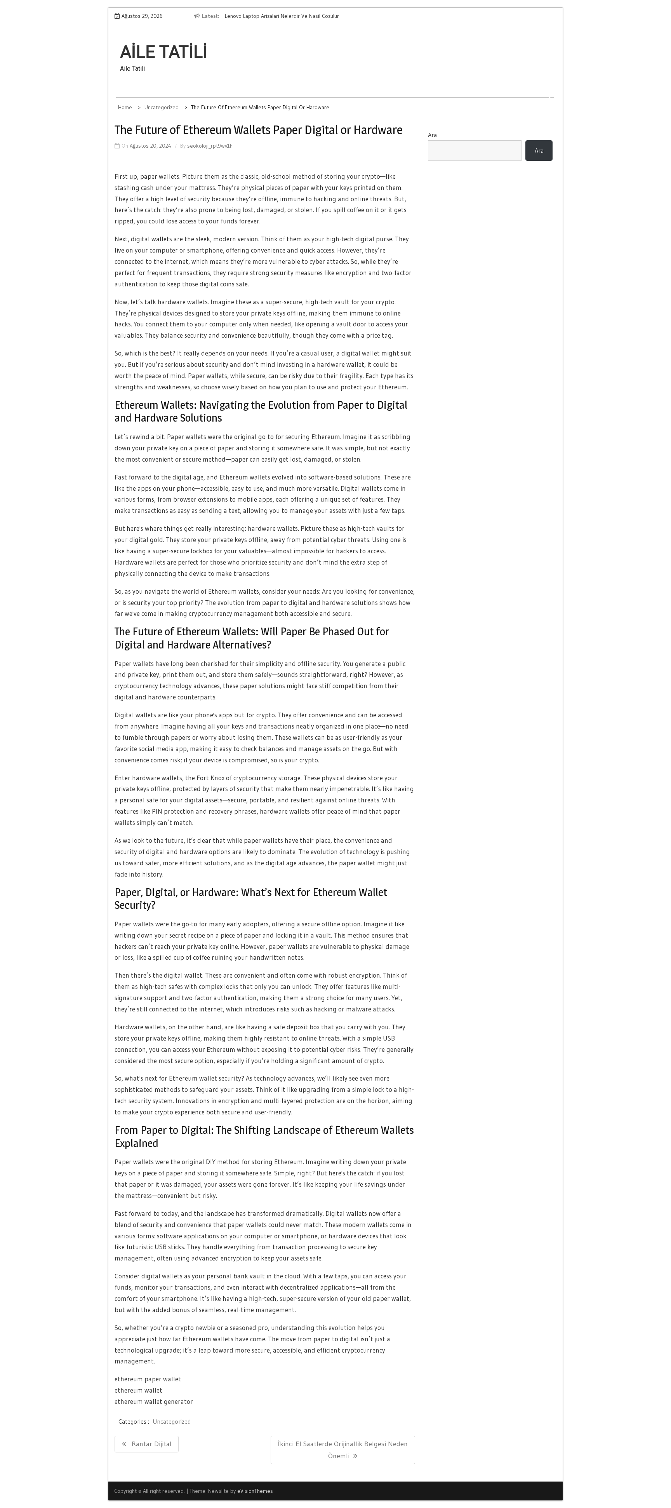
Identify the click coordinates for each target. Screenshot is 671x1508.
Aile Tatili (163, 52)
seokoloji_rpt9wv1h (210, 145)
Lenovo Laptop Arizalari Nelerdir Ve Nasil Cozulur (282, 15)
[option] (296, 16)
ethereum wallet (138, 1390)
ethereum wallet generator (154, 1401)
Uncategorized (172, 1421)
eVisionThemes (255, 1490)
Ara (432, 135)
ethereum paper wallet (148, 1379)
